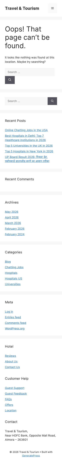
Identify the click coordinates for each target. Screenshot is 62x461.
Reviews (10, 356)
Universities (13, 284)
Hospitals (11, 273)
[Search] (10, 80)
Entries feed (13, 317)
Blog (8, 261)
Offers (9, 405)
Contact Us (12, 367)
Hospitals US (13, 278)
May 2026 (11, 211)
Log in (9, 311)
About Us (11, 361)
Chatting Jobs (14, 267)
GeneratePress (31, 455)
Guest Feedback (16, 393)
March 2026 (13, 223)
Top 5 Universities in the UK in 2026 (29, 145)
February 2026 (14, 228)
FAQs (8, 399)
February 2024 (14, 234)
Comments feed (15, 323)
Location (10, 410)
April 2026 (12, 217)
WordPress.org (14, 328)
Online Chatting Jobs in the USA (26, 130)
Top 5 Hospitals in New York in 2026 (29, 151)
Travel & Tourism (22, 8)
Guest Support (14, 388)
